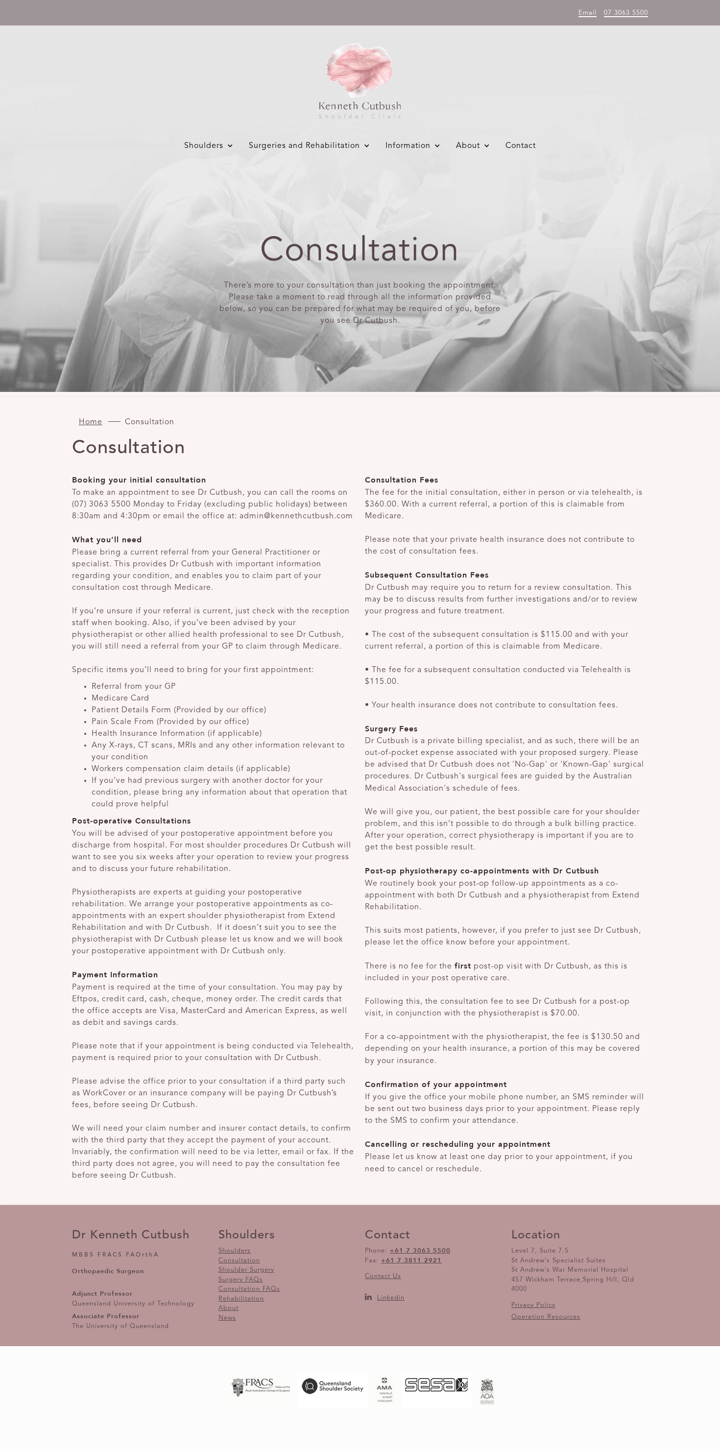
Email (587, 13)
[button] (210, 146)
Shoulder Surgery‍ (246, 1270)
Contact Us (383, 1276)
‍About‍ (228, 1308)
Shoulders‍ (234, 1251)
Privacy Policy (533, 1305)
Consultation (239, 1261)
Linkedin (391, 1298)
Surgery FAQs (240, 1280)
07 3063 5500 (626, 13)
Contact (520, 146)
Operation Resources (545, 1317)
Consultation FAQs (249, 1289)
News (227, 1318)
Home (90, 422)
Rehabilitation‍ (241, 1299)
